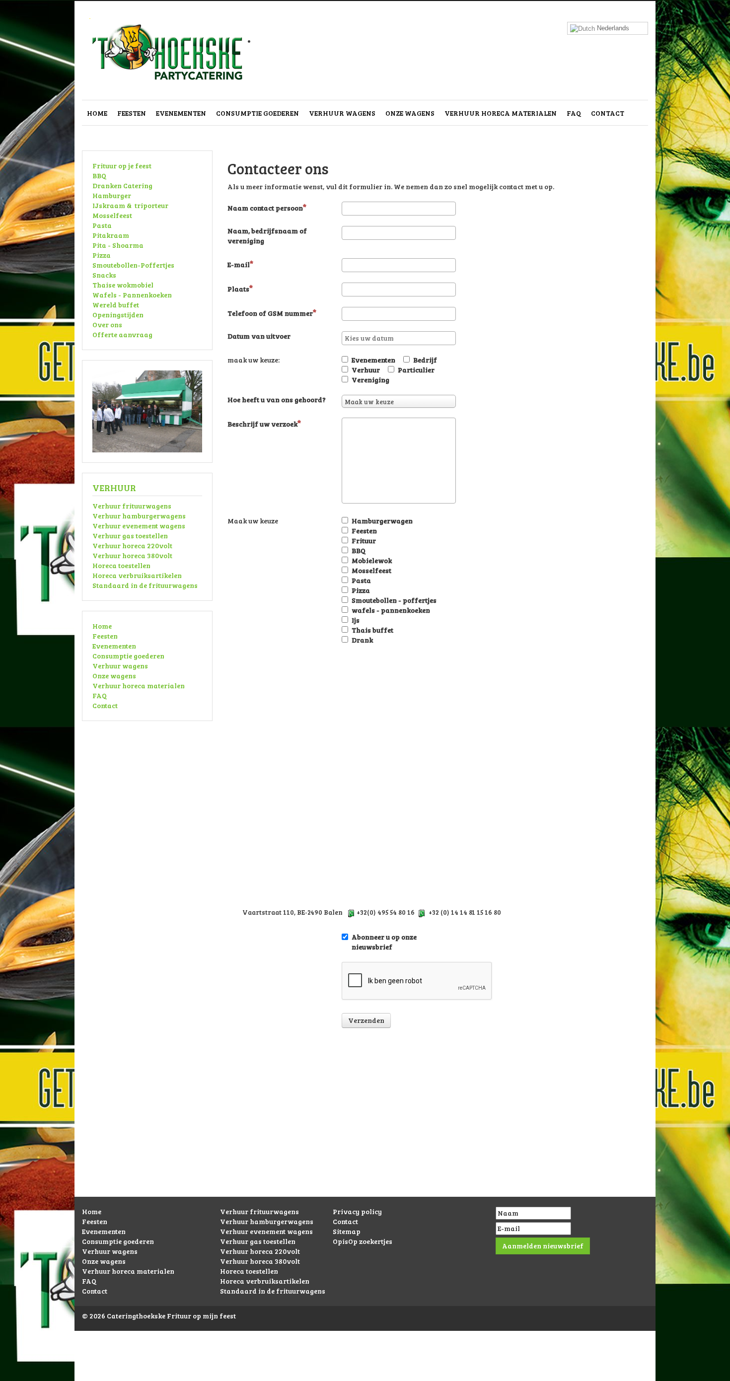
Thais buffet (372, 630)
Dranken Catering (122, 185)
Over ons (107, 324)
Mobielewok (372, 560)
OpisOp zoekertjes (362, 1241)
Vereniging (370, 379)
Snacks (104, 275)
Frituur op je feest (121, 165)
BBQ (99, 175)
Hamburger (111, 195)
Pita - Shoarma (118, 245)
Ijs (356, 620)
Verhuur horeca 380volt (132, 555)
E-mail (238, 264)
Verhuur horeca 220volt (132, 545)
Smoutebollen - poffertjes (394, 600)
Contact (607, 113)
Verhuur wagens (342, 113)
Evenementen (181, 113)
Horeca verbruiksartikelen (137, 575)
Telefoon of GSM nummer (270, 313)
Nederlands (612, 28)
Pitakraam (110, 235)
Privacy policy (357, 1211)
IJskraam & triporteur (130, 205)
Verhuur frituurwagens (131, 505)
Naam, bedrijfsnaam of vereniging (267, 235)
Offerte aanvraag (122, 334)
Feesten (131, 113)
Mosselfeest (112, 215)
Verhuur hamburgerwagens (139, 515)
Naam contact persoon (265, 208)
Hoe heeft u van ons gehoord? (276, 399)
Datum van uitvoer (259, 336)
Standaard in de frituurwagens (145, 585)
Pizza (101, 255)
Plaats (238, 288)
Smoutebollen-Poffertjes (133, 265)
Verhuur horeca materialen (500, 113)
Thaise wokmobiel (122, 285)
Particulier (416, 369)
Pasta (102, 225)
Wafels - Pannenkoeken (132, 294)
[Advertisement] (365, 1127)
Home (97, 113)
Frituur (364, 540)
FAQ (574, 113)
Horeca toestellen (121, 565)
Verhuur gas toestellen (130, 535)
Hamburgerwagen (382, 520)
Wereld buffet (115, 304)
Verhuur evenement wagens (138, 525)
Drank (362, 640)
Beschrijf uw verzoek (262, 424)
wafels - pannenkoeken (391, 610)
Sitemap (347, 1231)
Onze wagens (410, 113)
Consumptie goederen (257, 113)
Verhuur (366, 369)
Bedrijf (425, 359)
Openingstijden (118, 314)
